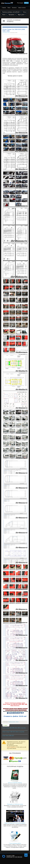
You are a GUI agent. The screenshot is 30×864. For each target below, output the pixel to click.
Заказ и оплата (22, 7)
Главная (4, 7)
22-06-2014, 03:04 (6, 32)
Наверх (26, 855)
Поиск (9, 7)
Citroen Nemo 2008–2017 (8, 735)
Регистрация (20, 2)
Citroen (17, 721)
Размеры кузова (11, 721)
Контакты (14, 7)
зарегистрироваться (12, 747)
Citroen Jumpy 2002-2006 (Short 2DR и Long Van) (14, 727)
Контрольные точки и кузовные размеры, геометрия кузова (3, 856)
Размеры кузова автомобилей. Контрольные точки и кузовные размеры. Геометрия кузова (7, 3)
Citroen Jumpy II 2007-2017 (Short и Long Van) (13, 731)
